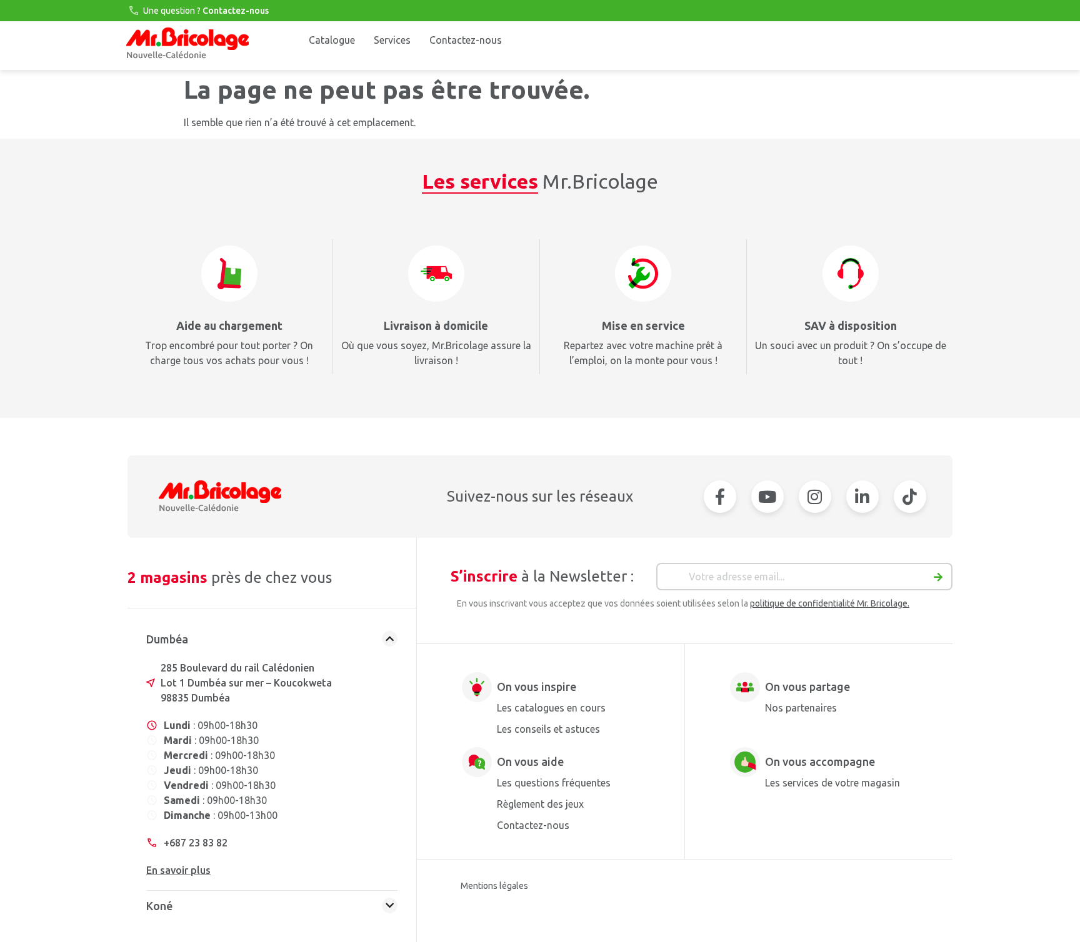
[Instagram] (815, 496)
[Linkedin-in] (862, 496)
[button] (272, 642)
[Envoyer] (938, 579)
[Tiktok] (910, 496)
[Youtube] (767, 496)
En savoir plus (178, 870)
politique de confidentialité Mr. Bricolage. (829, 603)
